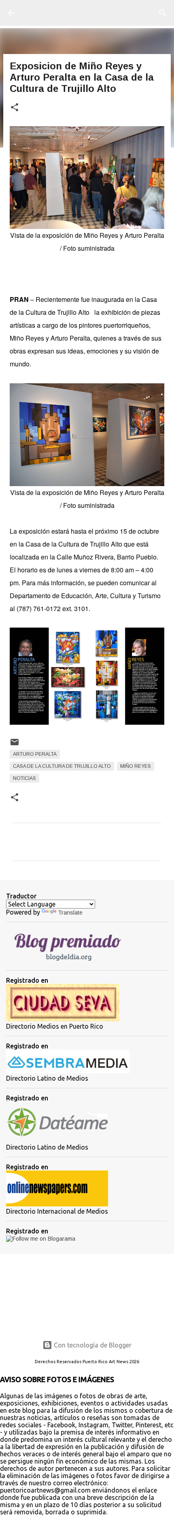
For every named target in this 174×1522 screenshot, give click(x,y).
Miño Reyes (135, 766)
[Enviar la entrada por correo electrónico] (14, 745)
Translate (70, 912)
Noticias (24, 778)
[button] (14, 107)
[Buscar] (163, 13)
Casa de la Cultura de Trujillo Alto (62, 766)
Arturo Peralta (35, 754)
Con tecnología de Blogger (92, 1345)
